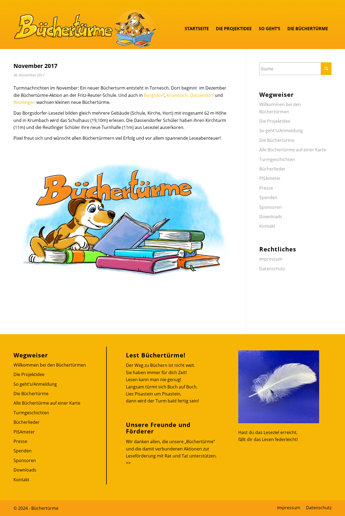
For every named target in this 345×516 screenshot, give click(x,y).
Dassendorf (202, 95)
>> (128, 463)
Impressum (270, 259)
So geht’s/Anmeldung (281, 131)
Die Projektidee (274, 121)
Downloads (270, 217)
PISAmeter (270, 178)
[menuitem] (196, 28)
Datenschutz (272, 269)
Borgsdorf (154, 95)
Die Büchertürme (276, 140)
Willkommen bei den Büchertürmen (280, 107)
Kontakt (267, 226)
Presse (266, 188)
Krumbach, (178, 95)
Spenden (268, 197)
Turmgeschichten (277, 159)
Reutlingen (24, 102)
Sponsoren (270, 207)
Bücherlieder (272, 169)
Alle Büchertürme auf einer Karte (292, 150)
